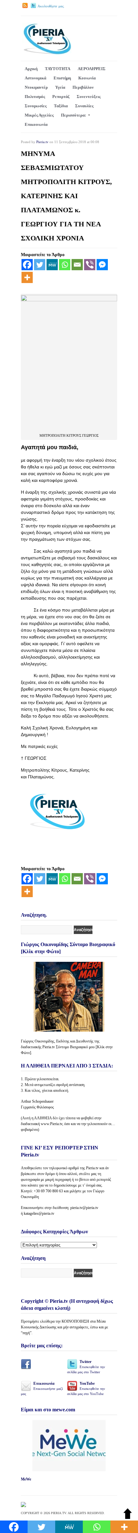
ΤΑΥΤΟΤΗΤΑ (57, 68)
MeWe (26, 1479)
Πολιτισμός (35, 96)
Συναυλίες (84, 105)
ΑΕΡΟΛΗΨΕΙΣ (92, 68)
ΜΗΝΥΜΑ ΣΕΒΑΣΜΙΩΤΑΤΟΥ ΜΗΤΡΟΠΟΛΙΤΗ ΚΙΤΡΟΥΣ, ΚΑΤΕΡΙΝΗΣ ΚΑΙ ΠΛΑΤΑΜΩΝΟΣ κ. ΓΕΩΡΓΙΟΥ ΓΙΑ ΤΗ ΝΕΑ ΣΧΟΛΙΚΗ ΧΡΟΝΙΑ (66, 196)
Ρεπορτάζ (60, 96)
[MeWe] (52, 264)
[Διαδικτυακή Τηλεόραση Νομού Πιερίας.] (47, 53)
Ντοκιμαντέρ (36, 87)
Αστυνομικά (35, 78)
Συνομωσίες (36, 105)
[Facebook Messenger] (102, 264)
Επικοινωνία (36, 124)
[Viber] (89, 264)
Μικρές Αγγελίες (39, 115)
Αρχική (31, 68)
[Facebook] (27, 264)
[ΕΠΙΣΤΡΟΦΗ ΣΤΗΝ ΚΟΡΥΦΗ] (128, 1517)
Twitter (86, 1366)
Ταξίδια (61, 105)
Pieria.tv (42, 142)
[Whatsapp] (64, 264)
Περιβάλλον (83, 87)
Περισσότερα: (73, 115)
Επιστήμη (62, 78)
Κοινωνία (87, 78)
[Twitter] (39, 264)
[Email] (77, 264)
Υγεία (60, 87)
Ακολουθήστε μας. (51, 6)
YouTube (86, 1388)
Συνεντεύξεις (88, 96)
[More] (27, 277)
